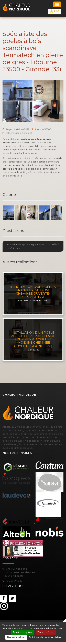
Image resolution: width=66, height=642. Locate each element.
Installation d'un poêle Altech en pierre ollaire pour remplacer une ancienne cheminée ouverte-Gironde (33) (33, 339)
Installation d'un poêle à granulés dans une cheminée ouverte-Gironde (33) (33, 292)
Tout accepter (22, 632)
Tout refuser (46, 632)
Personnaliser (16, 637)
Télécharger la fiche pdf (19, 133)
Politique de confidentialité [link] (45, 637)
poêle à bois (29, 158)
